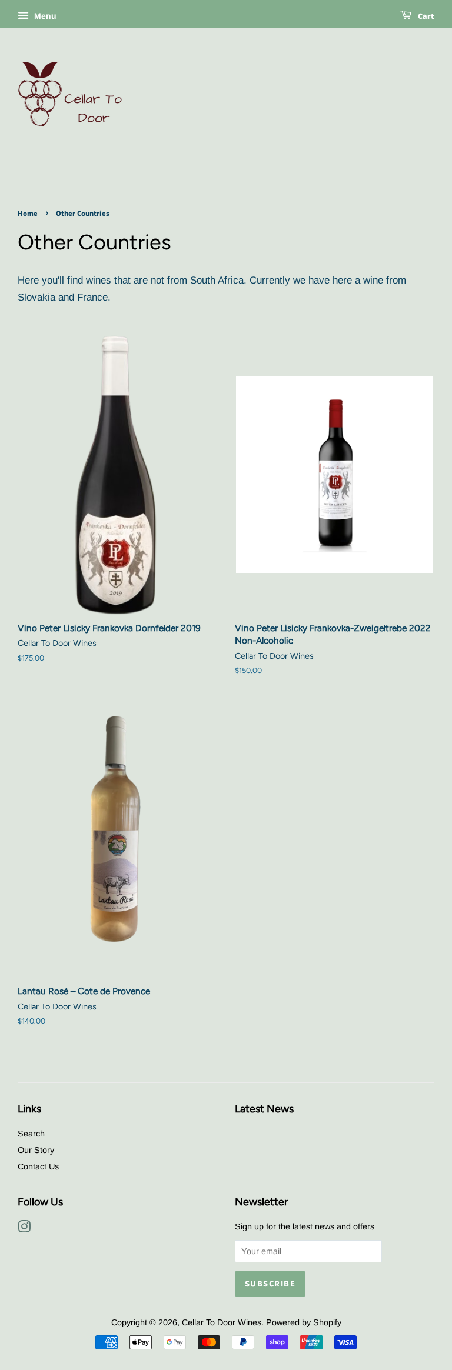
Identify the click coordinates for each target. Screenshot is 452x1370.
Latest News (264, 1108)
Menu (44, 16)
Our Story (36, 1150)
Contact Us (38, 1166)
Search (31, 1133)
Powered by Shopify (303, 1322)
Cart (425, 16)
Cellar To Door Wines (221, 1322)
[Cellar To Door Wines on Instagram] (24, 1229)
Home (28, 213)
